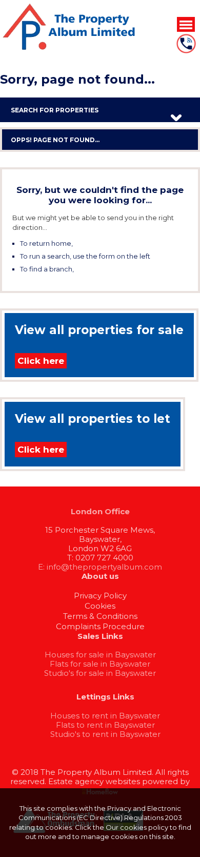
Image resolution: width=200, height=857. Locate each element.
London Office (100, 511)
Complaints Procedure (100, 626)
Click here (40, 361)
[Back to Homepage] (185, 24)
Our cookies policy (138, 827)
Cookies (100, 606)
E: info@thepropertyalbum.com (100, 567)
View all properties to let (92, 419)
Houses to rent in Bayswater (105, 715)
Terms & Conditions (100, 616)
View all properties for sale (99, 330)
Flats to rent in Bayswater (105, 725)
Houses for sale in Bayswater (100, 654)
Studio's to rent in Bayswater (105, 734)
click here (90, 243)
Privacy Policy (100, 595)
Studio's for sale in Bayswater (100, 673)
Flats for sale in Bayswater (100, 664)
